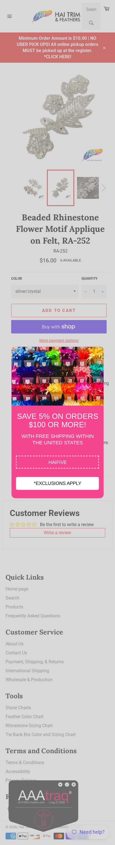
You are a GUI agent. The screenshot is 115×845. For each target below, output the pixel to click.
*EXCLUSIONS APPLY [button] (57, 483)
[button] (57, 462)
